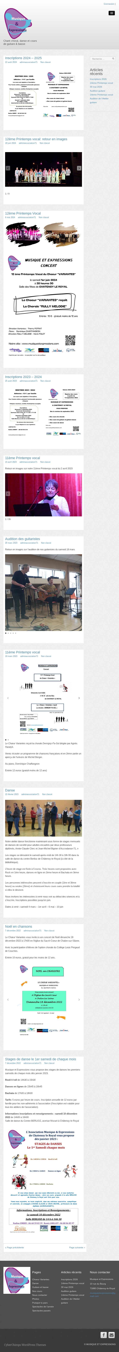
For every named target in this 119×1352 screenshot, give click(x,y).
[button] (79, 168)
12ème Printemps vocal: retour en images (36, 139)
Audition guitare (97, 91)
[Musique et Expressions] (18, 22)
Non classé (45, 62)
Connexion (109, 4)
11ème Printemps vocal (22, 458)
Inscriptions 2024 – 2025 (23, 58)
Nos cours (37, 1291)
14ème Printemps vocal (101, 94)
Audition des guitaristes (22, 539)
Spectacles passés (41, 1310)
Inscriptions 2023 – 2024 (23, 377)
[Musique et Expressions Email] (111, 1335)
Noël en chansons (18, 926)
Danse (10, 790)
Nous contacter (39, 1295)
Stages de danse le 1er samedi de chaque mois (40, 1059)
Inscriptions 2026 (98, 79)
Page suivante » (77, 1247)
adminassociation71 (28, 62)
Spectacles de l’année (43, 1306)
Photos (35, 1299)
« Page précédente (14, 1247)
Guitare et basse (40, 1287)
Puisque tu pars (40, 1303)
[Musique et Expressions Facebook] (104, 1335)
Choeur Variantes (40, 1279)
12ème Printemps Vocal (23, 213)
